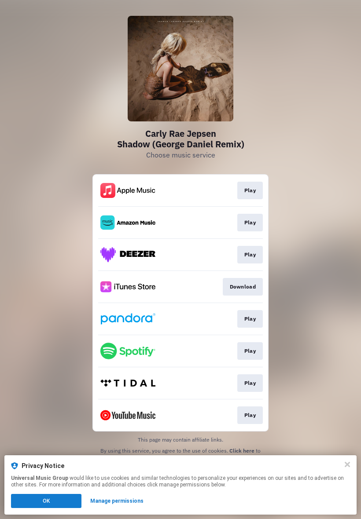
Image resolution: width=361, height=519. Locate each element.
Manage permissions (117, 501)
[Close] (347, 464)
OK (46, 501)
